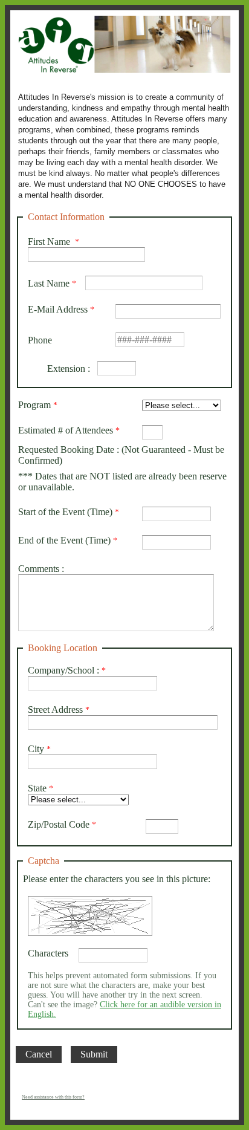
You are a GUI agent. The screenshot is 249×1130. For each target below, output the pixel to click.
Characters (48, 953)
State (37, 788)
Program (34, 405)
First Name (50, 241)
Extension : (59, 368)
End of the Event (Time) (64, 540)
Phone (40, 340)
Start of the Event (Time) (65, 512)
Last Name (49, 283)
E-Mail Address (58, 309)
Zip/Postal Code (58, 824)
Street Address (55, 709)
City (36, 749)
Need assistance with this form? (53, 1097)
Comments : (41, 568)
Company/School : (63, 670)
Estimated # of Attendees (65, 430)
